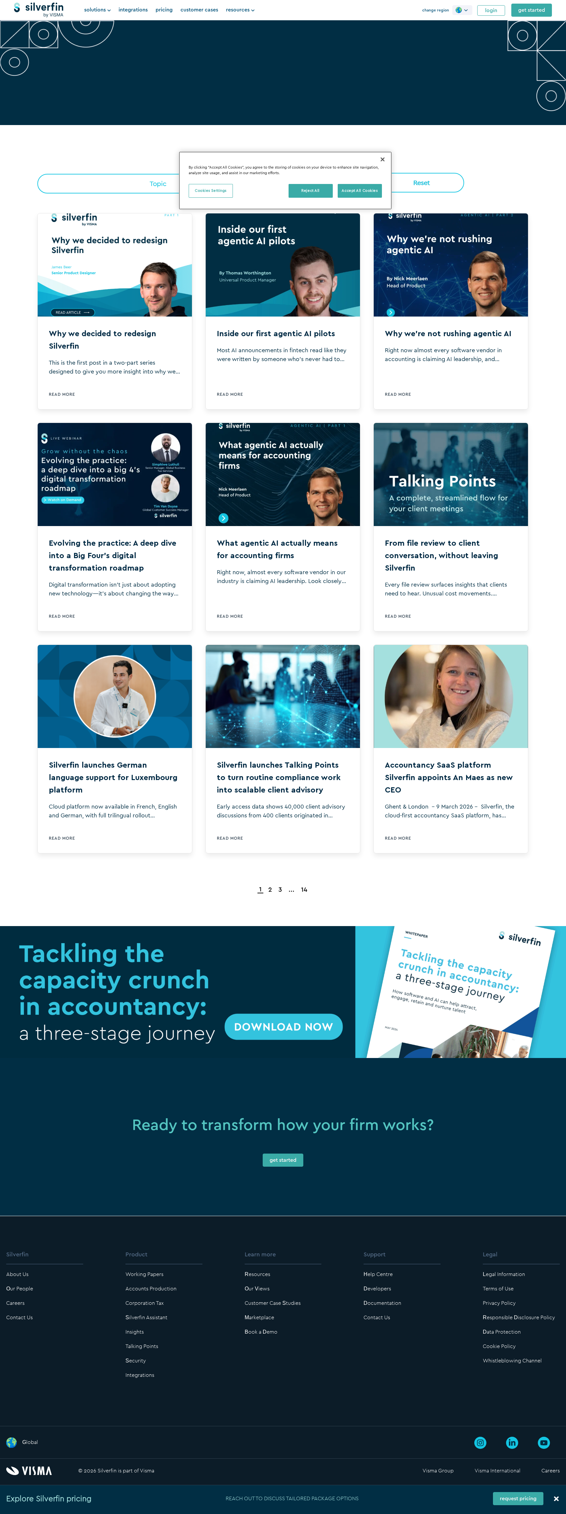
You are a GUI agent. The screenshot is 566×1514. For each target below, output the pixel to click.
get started (531, 10)
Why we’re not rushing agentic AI (448, 334)
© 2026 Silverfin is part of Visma (116, 1470)
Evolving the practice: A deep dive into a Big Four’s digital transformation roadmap (112, 555)
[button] (462, 10)
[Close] (382, 159)
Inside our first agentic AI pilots (276, 334)
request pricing (518, 1498)
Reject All (310, 190)
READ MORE (62, 394)
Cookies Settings (211, 190)
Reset (421, 182)
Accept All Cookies (360, 190)
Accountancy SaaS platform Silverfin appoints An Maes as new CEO (449, 777)
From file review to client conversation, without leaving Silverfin (441, 555)
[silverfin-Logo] (38, 10)
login (491, 10)
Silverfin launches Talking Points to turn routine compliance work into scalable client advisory (279, 777)
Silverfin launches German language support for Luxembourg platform (113, 777)
